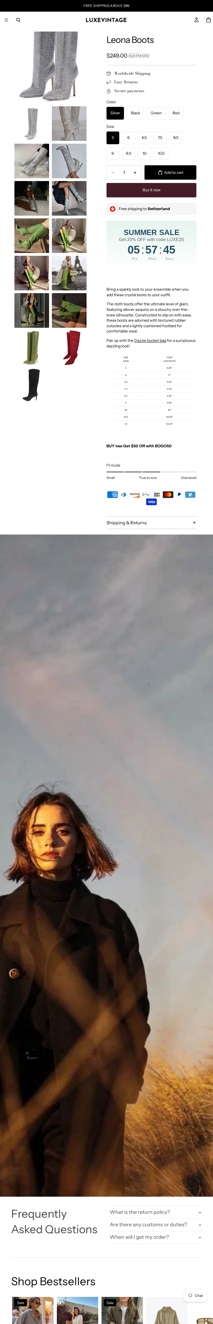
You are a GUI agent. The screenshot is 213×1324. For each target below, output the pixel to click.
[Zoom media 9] (69, 235)
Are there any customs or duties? (148, 1225)
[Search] (18, 20)
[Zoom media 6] (31, 198)
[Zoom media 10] (31, 273)
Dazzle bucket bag (150, 340)
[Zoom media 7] (69, 198)
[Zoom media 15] (69, 348)
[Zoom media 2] (31, 123)
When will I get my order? (139, 1237)
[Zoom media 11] (69, 273)
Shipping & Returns (126, 522)
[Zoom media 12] (31, 310)
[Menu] (6, 20)
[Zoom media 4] (31, 161)
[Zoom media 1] (50, 68)
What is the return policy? (140, 1212)
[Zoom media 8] (31, 235)
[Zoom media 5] (69, 161)
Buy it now (152, 189)
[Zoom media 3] (69, 123)
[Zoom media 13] (69, 310)
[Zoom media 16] (31, 385)
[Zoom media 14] (31, 348)
